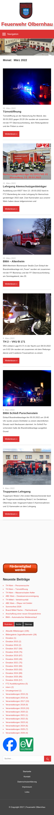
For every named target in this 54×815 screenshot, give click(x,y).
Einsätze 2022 (12, 666)
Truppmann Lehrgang (17, 491)
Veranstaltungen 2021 (15, 715)
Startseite (27, 771)
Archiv (18, 624)
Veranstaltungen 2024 (15, 726)
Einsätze (9, 638)
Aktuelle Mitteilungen (15, 631)
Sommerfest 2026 (13, 606)
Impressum (27, 787)
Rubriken (8, 624)
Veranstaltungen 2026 (15, 733)
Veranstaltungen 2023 (15, 722)
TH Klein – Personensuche (17, 585)
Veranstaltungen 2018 (15, 705)
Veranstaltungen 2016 (15, 698)
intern (8, 687)
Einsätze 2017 (12, 648)
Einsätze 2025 (12, 676)
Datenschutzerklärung (27, 782)
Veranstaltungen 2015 (15, 694)
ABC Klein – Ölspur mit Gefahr (19, 603)
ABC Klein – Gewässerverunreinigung (22, 596)
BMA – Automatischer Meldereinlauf (21, 617)
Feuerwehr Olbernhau (27, 24)
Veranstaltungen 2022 (15, 719)
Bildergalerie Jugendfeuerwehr (19, 634)
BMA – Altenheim (14, 261)
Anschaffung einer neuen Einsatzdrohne (23, 614)
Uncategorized (12, 690)
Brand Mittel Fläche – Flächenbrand (21, 610)
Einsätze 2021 (12, 662)
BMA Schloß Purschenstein (20, 413)
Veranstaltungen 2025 (15, 729)
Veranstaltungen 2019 (15, 708)
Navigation (12, 34)
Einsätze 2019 (12, 655)
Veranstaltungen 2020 (15, 712)
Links (27, 792)
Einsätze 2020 (12, 659)
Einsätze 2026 (12, 680)
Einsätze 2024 (12, 673)
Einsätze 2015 (12, 641)
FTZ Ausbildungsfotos (15, 684)
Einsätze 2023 (12, 669)
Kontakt (27, 776)
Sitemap (28, 624)
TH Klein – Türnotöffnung (17, 589)
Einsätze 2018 (12, 652)
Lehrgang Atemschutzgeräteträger (25, 186)
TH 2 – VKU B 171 (14, 341)
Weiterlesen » (11, 134)
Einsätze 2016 (12, 645)
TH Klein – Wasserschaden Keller (20, 592)
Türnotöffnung (12, 111)
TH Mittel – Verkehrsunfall (17, 600)
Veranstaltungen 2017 (15, 701)
